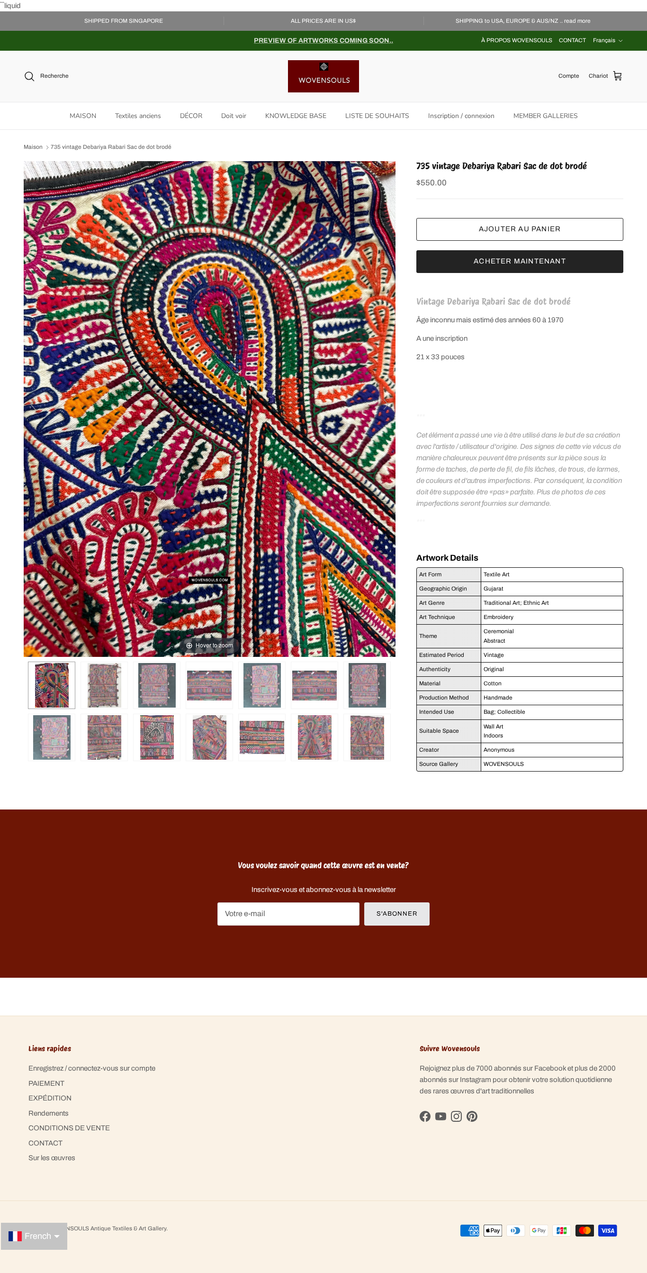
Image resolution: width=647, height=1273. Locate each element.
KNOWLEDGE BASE (295, 115)
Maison (33, 147)
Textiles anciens (138, 115)
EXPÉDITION (50, 1098)
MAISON (83, 115)
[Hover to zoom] (209, 408)
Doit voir (233, 115)
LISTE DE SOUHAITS (377, 115)
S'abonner (397, 913)
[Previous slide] (33, 404)
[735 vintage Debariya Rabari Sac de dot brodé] (104, 685)
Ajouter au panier (520, 229)
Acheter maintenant (520, 261)
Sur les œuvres (51, 1158)
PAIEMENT (46, 1083)
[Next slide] (386, 404)
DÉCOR (191, 115)
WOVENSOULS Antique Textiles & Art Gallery (107, 1228)
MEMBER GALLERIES (545, 115)
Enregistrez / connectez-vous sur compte (91, 1068)
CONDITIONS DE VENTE (69, 1128)
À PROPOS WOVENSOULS (516, 40)
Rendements (48, 1113)
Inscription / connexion (461, 115)
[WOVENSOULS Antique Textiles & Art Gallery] (323, 76)
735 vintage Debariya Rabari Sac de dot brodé (111, 147)
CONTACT (572, 40)
